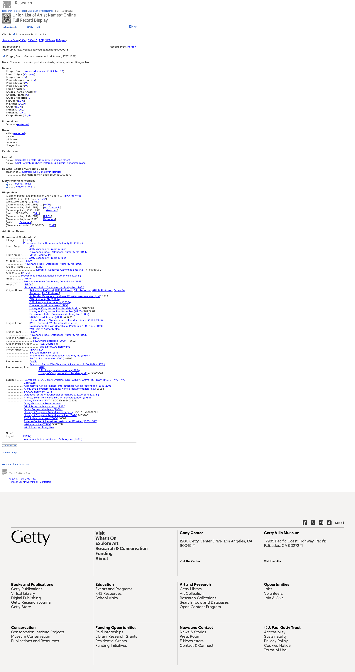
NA (61, 71)
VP (31, 245)
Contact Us (45, 482)
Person (131, 46)
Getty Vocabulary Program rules (47, 248)
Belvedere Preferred (42, 290)
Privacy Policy (31, 482)
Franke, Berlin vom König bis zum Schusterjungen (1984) (57, 397)
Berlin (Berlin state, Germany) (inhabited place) (42, 159)
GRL (35, 201)
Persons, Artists (22, 183)
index (42, 71)
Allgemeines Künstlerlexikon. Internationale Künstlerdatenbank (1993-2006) (68, 385)
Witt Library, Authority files (44, 328)
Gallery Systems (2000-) (38, 400)
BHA (33, 349)
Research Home (10, 11)
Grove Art (51, 210)
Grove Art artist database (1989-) (48, 305)
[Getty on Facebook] (305, 523)
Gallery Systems (54, 379)
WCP (47, 204)
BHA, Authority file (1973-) (44, 299)
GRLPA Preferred (102, 290)
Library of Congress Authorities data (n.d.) (60, 269)
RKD (52, 225)
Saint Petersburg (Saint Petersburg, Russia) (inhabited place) (51, 162)
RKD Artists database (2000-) (46, 317)
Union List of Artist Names (40, 11)
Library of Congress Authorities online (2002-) (56, 311)
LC (47, 71)
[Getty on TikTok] (329, 523)
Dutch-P (54, 71)
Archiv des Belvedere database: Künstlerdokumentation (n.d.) (65, 296)
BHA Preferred (73, 195)
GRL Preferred (82, 290)
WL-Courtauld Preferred (63, 322)
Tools (23, 11)
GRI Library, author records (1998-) (50, 302)
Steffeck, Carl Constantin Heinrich (42, 171)
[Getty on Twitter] (313, 523)
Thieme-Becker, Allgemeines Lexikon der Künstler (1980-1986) (66, 320)
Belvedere (49, 219)
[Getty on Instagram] (321, 523)
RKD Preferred (50, 293)
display (30, 74)
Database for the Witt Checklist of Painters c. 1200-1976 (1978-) (66, 325)
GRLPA (42, 198)
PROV (47, 216)
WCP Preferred (39, 322)
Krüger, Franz (24, 186)
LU (19, 100)
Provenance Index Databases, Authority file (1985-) (53, 243)
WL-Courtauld (52, 207)
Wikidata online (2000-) (37, 424)
